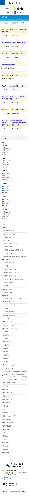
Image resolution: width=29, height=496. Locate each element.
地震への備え (14, 256)
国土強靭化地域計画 (9, 422)
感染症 (5, 439)
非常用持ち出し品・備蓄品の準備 (13, 250)
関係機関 (5, 449)
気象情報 (5, 389)
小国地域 (6, 345)
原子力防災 (6, 442)
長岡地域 (6, 331)
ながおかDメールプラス (10, 305)
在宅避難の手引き (8, 246)
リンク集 (5, 446)
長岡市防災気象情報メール (11, 312)
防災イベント (16, 23)
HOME (4, 224)
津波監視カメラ (7, 399)
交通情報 (5, 412)
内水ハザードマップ (9, 365)
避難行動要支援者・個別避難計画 (13, 279)
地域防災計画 (7, 419)
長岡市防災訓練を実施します (10, 64)
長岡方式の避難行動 (9, 231)
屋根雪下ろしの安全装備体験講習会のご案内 (14, 42)
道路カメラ (6, 396)
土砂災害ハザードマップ (10, 328)
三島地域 (6, 338)
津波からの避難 (7, 292)
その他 (5, 154)
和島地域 (6, 348)
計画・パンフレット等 (9, 416)
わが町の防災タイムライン (11, 272)
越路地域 (6, 335)
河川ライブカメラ (8, 393)
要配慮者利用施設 (8, 282)
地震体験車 (6, 286)
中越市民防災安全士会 (9, 269)
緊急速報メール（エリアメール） (13, 298)
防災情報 (5, 386)
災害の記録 (6, 429)
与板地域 (6, 358)
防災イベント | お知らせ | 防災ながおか (12, 53)
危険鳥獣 (5, 436)
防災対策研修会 (7, 289)
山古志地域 (6, 341)
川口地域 (6, 361)
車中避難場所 (7, 237)
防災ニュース (7, 148)
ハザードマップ (7, 318)
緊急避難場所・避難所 (9, 383)
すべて (5, 142)
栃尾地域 (6, 355)
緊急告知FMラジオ (8, 302)
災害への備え (6, 227)
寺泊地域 (6, 351)
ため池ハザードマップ (9, 368)
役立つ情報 (6, 452)
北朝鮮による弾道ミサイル (11, 315)
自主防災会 (6, 266)
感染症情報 (6, 152)
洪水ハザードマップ (9, 321)
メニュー (3, 2)
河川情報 (5, 406)
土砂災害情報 (7, 402)
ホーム (9, 23)
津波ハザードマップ (9, 325)
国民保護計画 (7, 426)
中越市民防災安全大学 (9, 276)
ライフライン (7, 409)
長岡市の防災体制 (8, 262)
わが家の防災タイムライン (11, 243)
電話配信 (6, 308)
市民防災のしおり (8, 253)
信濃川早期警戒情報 (9, 234)
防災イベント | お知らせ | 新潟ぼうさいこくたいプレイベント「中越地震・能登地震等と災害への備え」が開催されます (14, 123)
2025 (22, 23)
